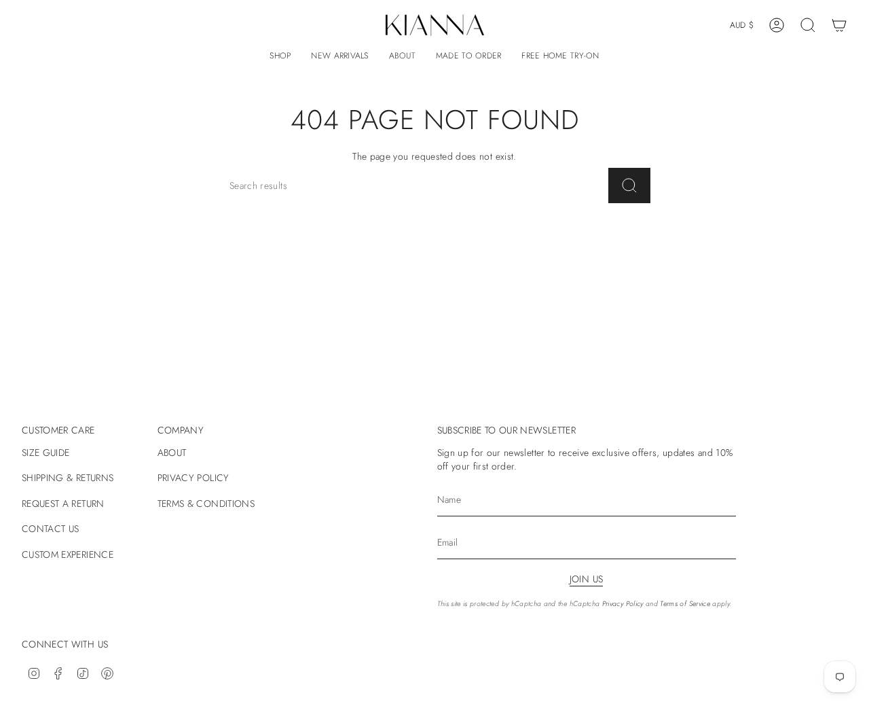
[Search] (629, 185)
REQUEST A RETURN (63, 503)
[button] (280, 56)
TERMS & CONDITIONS (206, 503)
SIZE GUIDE (46, 452)
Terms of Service (685, 604)
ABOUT (172, 452)
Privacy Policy (623, 604)
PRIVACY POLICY (193, 477)
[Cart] (839, 25)
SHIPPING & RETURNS (67, 477)
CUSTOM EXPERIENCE (67, 554)
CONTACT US (50, 528)
